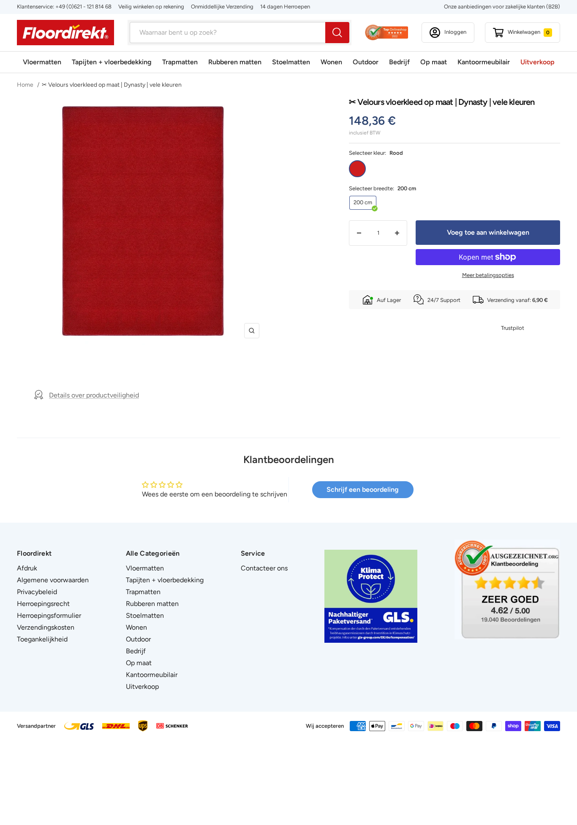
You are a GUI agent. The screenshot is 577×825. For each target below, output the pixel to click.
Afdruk (27, 568)
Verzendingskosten (45, 627)
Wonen (331, 62)
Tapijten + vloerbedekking (112, 62)
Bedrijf (399, 62)
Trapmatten (180, 62)
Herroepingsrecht (43, 604)
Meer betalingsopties (488, 275)
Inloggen (455, 32)
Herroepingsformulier (49, 615)
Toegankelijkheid (42, 639)
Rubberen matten (234, 62)
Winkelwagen (529, 32)
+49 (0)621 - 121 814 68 (83, 6)
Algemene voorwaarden (53, 580)
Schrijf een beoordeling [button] (363, 489)
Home (26, 84)
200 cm (363, 202)
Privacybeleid (37, 592)
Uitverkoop (537, 62)
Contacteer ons (264, 568)
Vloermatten (42, 62)
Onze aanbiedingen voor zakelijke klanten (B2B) (502, 6)
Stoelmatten (291, 62)
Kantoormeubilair (483, 62)
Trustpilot (512, 328)
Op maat (433, 62)
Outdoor (365, 62)
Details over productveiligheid (94, 395)
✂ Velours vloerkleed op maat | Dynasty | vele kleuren (112, 84)
